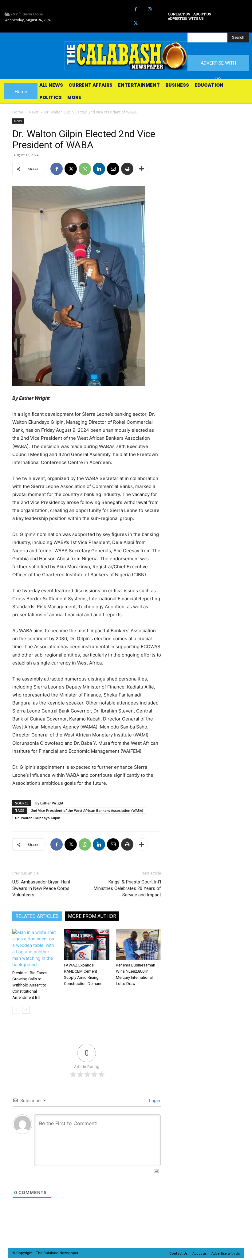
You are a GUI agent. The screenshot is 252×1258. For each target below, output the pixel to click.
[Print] (127, 169)
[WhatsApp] (85, 169)
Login (154, 1100)
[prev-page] (16, 1010)
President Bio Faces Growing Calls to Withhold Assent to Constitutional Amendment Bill (29, 985)
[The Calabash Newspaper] (126, 55)
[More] (141, 169)
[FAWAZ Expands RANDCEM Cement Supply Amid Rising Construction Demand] (86, 944)
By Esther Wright (49, 803)
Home (17, 112)
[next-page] (26, 1010)
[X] (135, 23)
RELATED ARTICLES (37, 916)
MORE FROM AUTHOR (92, 916)
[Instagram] (149, 9)
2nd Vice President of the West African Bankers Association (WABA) (87, 810)
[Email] (113, 169)
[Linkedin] (99, 169)
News (33, 112)
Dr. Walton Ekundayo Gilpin (37, 818)
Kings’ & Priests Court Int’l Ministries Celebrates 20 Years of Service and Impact (127, 888)
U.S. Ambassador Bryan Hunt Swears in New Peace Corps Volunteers (41, 888)
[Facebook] (135, 9)
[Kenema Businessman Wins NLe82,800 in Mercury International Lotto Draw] (138, 944)
